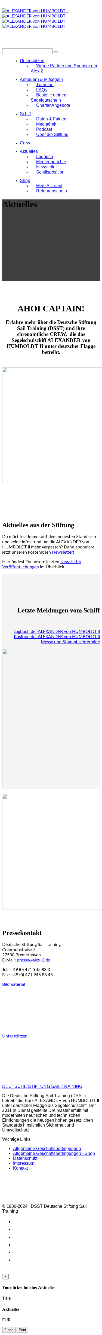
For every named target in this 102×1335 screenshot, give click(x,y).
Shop (25, 180)
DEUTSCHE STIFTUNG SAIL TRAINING (42, 1086)
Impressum (23, 1163)
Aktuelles (29, 151)
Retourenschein (51, 191)
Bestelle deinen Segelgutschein (48, 97)
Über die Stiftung (52, 134)
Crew (25, 143)
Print (22, 1330)
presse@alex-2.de (33, 960)
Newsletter (62, 552)
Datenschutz (25, 1158)
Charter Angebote (53, 105)
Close (8, 1330)
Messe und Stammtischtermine (70, 642)
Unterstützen (14, 1036)
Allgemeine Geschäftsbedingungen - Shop (54, 1153)
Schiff (25, 113)
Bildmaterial (13, 984)
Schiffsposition (50, 172)
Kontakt (20, 1168)
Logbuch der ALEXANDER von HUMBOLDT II (57, 631)
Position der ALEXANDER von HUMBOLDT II (57, 637)
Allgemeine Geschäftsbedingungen (47, 1148)
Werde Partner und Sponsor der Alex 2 (64, 68)
